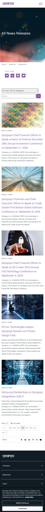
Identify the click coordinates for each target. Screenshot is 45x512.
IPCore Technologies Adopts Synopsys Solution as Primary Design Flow (18, 331)
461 (34, 428)
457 (18, 428)
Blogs (12, 71)
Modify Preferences (22, 503)
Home (4, 64)
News (7, 71)
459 (26, 428)
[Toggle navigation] (40, 4)
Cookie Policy (29, 497)
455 (10, 428)
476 (3, 433)
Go (38, 96)
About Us (12, 64)
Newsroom (23, 64)
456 (14, 428)
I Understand (22, 508)
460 (30, 428)
